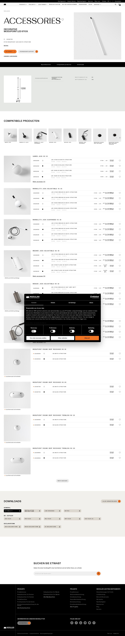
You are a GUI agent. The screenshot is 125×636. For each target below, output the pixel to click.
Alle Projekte (74, 606)
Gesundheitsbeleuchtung (78, 599)
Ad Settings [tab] (72, 302)
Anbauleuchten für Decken (25, 594)
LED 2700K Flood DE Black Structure (63, 270)
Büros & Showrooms (103, 597)
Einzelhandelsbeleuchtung (78, 604)
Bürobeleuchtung (75, 602)
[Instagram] (72, 622)
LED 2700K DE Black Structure (61, 165)
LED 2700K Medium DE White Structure (64, 192)
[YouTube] (89, 622)
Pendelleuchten (22, 599)
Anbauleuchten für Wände (51, 592)
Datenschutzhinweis (22, 633)
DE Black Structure (59, 359)
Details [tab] (53, 302)
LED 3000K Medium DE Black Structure (64, 208)
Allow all (87, 338)
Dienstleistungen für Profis (105, 592)
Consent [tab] (33, 302)
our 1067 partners (36, 311)
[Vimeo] (85, 622)
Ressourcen (100, 604)
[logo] (5, 4)
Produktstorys (21, 592)
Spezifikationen (46, 64)
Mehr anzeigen (62, 480)
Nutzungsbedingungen (46, 633)
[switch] (53, 331)
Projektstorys (74, 592)
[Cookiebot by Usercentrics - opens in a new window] (91, 297)
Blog (98, 606)
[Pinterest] (94, 622)
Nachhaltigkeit (81, 1)
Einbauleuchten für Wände (52, 594)
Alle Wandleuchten (49, 597)
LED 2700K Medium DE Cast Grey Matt (63, 287)
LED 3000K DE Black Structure (61, 175)
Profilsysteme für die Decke (26, 602)
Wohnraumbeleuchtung (77, 594)
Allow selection (62, 338)
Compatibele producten (64, 64)
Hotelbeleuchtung (75, 597)
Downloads (80, 64)
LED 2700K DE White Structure (61, 159)
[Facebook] (76, 622)
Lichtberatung (101, 594)
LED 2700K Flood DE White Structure (63, 265)
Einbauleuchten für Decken (25, 597)
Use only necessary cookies (38, 338)
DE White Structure (59, 353)
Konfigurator (62, 1)
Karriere (90, 1)
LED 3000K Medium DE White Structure (64, 202)
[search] (98, 573)
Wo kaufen (100, 599)
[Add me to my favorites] (63, 20)
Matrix (6, 45)
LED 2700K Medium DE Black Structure (64, 197)
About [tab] (91, 302)
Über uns (97, 1)
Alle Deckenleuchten (23, 608)
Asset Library (72, 1)
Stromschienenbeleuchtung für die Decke (28, 605)
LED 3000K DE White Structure (61, 170)
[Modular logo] (9, 628)
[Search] (115, 4)
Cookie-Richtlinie (34, 633)
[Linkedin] (80, 622)
